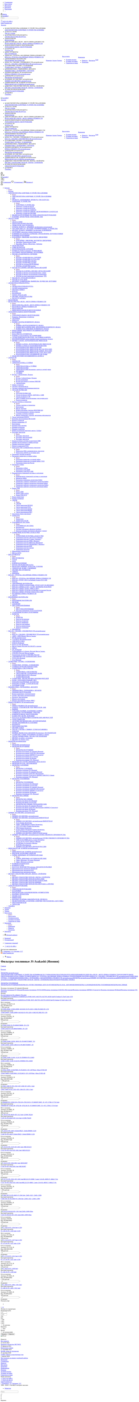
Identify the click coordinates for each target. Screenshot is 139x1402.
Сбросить (11, 1334)
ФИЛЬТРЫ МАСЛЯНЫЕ (24, 799)
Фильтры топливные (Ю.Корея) (111, 990)
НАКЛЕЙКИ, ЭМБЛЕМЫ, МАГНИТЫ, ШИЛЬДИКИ (33, 240)
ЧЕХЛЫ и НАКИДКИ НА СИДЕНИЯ (28, 257)
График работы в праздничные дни (12, 1354)
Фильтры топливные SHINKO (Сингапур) (87, 990)
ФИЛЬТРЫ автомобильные (21, 745)
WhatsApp (8, 1388)
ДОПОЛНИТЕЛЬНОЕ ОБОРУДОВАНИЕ (25, 315)
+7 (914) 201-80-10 (7, 1380)
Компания (11, 926)
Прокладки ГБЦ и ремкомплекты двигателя (30, 451)
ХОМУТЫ (19, 617)
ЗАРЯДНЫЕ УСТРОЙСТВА (25, 205)
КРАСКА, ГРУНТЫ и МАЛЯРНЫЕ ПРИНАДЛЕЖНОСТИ (31, 578)
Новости (3, 1363)
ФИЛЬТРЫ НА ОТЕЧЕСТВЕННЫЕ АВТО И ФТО (35, 985)
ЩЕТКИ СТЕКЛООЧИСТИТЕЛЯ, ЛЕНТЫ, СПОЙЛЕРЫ (31, 877)
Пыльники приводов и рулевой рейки (28, 459)
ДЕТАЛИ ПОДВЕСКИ (23, 393)
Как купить (12, 916)
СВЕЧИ (18, 503)
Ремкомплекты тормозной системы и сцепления (31, 476)
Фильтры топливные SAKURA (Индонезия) (58, 990)
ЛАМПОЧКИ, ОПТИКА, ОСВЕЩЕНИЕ (25, 665)
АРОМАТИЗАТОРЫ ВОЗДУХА (22, 286)
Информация (5, 1368)
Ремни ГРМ (19, 492)
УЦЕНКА (71, 979)
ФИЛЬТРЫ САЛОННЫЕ (24, 768)
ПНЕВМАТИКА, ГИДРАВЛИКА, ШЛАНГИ (26, 690)
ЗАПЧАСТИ (16, 361)
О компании (5, 1361)
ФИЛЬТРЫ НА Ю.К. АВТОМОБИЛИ (64, 985)
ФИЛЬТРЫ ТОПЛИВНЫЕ (24, 782)
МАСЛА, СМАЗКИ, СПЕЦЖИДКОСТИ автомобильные (30, 634)
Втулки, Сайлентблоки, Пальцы (26, 378)
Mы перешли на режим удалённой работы (14, 1358)
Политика (4, 1366)
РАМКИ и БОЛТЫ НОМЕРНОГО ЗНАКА (30, 325)
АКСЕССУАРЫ (17, 222)
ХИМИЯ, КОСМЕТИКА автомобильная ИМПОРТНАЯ (34, 821)
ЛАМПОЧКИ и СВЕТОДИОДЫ (26, 672)
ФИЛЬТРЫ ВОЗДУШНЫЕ (24, 750)
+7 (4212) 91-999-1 (7, 21)
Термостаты (20, 519)
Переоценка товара (7, 1348)
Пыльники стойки (22, 468)
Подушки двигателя (22, 436)
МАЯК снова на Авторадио (10, 1351)
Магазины (4, 1365)
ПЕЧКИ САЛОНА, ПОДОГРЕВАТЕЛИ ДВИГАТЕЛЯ (33, 344)
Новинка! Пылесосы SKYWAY (11, 1344)
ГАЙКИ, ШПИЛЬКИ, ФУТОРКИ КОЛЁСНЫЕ (31, 858)
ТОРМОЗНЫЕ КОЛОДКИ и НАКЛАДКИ (29, 536)
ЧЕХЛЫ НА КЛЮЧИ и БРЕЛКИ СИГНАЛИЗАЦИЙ (33, 271)
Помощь (3, 1370)
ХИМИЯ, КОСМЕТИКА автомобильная (25, 816)
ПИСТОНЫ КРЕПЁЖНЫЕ (25, 609)
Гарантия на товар (7, 1375)
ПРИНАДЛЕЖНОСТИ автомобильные (25, 705)
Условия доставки (6, 1373)
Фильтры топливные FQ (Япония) (12, 990)
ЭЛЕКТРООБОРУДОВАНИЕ (21, 889)
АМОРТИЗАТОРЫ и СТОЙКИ (26, 366)
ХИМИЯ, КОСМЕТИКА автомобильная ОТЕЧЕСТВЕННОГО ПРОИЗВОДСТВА (43, 838)
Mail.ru (9, 957)
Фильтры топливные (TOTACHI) (33, 990)
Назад (10, 189)
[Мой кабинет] (2, 173)
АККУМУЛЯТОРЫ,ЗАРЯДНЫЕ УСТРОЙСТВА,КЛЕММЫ (31, 196)
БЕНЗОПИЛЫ (76, 974)
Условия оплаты (6, 1371)
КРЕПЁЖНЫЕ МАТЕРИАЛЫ (22, 600)
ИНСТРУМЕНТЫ (18, 558)
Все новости (5, 1341)
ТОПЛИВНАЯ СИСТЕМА (25, 526)
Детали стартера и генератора (25, 405)
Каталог (11, 191)
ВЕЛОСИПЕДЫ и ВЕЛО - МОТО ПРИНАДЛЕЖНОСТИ (31, 305)
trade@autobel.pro (6, 23)
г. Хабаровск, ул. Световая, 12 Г (12, 951)
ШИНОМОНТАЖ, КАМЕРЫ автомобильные (27, 851)
